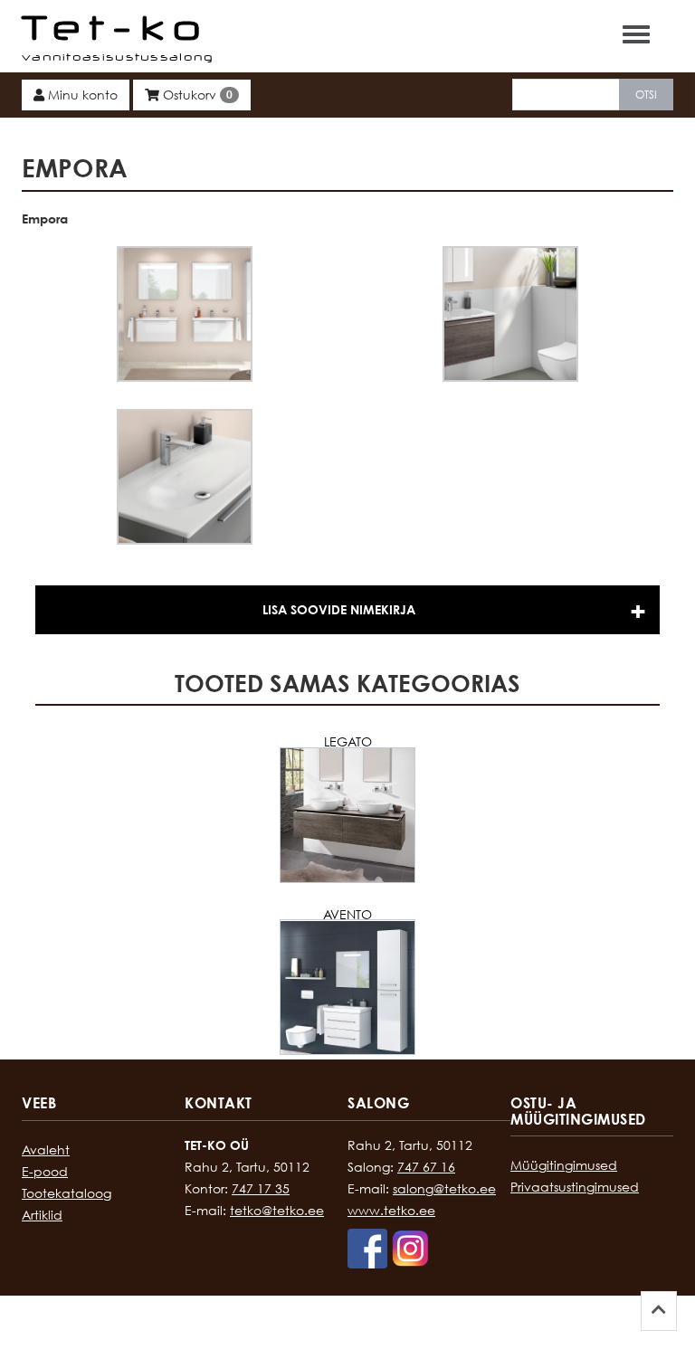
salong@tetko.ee (444, 1188)
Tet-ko (115, 27)
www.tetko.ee (391, 1210)
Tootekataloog (66, 1193)
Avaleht (46, 1149)
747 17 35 (261, 1188)
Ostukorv (196, 94)
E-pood (45, 1171)
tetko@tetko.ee (277, 1210)
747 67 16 (426, 1166)
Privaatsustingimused (574, 1186)
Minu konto (81, 94)
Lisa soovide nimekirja (338, 609)
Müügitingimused (563, 1165)
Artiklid (42, 1214)
